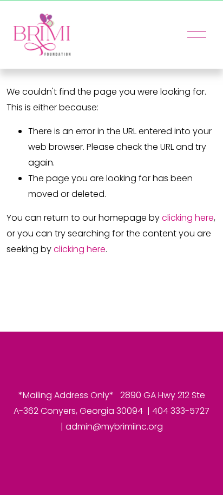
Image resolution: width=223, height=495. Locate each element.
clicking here (188, 218)
